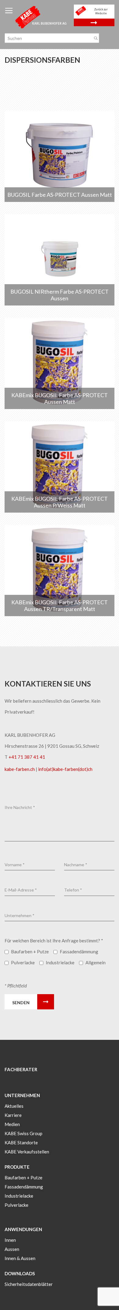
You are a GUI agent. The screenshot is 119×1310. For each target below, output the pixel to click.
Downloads (20, 1273)
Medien (12, 1124)
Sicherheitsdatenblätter (29, 1284)
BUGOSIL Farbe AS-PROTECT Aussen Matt (59, 194)
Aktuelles (14, 1106)
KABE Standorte (21, 1142)
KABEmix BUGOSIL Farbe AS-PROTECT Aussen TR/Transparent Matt (59, 605)
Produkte (17, 1167)
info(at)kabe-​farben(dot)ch (65, 769)
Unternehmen (22, 1095)
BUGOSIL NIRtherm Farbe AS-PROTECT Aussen (59, 295)
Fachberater (21, 1069)
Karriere (13, 1115)
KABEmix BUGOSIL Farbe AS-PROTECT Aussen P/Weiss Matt (59, 502)
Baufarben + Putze (23, 1177)
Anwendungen (23, 1229)
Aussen (12, 1249)
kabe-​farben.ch (20, 769)
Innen (10, 1240)
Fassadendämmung (24, 1186)
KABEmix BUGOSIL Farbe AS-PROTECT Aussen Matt (59, 398)
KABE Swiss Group (23, 1133)
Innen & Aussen (20, 1258)
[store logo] (41, 16)
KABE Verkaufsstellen (27, 1151)
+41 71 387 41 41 (27, 757)
